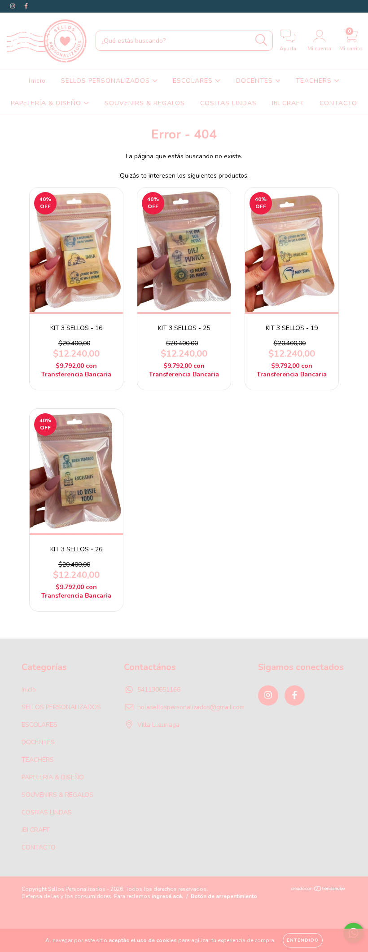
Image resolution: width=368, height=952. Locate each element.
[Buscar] (261, 40)
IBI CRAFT (288, 103)
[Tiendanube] (318, 890)
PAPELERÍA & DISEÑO (47, 103)
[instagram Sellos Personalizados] (13, 6)
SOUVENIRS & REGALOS (145, 103)
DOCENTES (255, 80)
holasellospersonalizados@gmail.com (191, 707)
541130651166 (158, 689)
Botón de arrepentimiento (224, 896)
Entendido (303, 940)
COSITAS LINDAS (228, 103)
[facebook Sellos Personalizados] (26, 6)
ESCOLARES (194, 80)
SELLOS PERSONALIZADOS (106, 80)
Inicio (37, 80)
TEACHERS (315, 80)
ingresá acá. (167, 896)
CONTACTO (338, 103)
